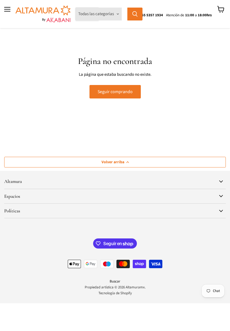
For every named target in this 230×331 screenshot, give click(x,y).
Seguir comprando (115, 92)
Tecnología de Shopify (115, 293)
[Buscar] (134, 14)
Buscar (115, 281)
